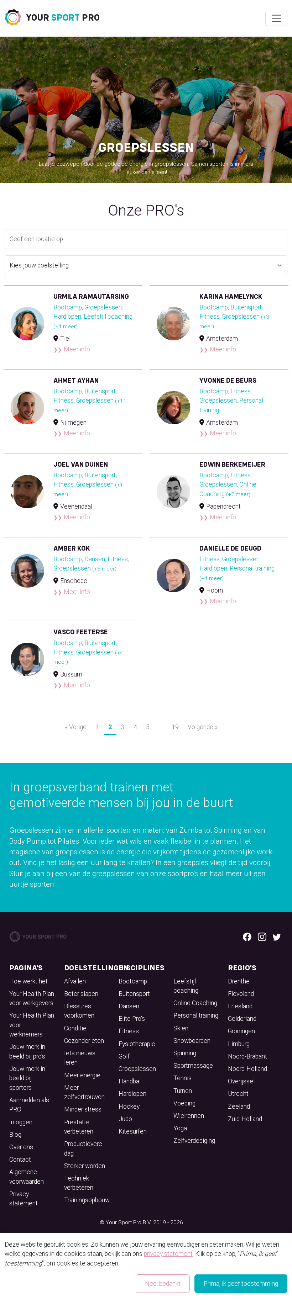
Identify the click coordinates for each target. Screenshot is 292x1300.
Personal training (195, 1015)
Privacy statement (23, 1198)
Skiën (180, 1028)
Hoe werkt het (28, 981)
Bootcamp (133, 981)
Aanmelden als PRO (29, 1105)
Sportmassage (193, 1065)
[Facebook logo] (247, 936)
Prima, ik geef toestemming (241, 1283)
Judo (125, 1119)
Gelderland (242, 1018)
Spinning (184, 1053)
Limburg (239, 1043)
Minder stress (82, 1109)
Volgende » (203, 727)
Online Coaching (195, 1003)
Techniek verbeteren (78, 1183)
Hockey (129, 1106)
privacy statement (168, 1253)
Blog (15, 1134)
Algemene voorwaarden (26, 1176)
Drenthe (239, 981)
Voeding (184, 1103)
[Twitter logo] (276, 936)
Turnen (182, 1090)
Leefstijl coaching (185, 986)
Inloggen (20, 1122)
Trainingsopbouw (87, 1200)
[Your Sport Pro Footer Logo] (38, 936)
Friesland (240, 1006)
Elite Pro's (132, 1018)
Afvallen (75, 981)
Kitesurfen (133, 1131)
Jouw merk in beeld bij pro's (27, 1051)
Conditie (75, 1028)
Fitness (129, 1031)
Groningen (241, 1031)
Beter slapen (81, 993)
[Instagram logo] (262, 936)
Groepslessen (137, 1068)
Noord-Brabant (247, 1056)
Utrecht (238, 1093)
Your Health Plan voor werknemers (31, 1025)
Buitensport (134, 993)
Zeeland (239, 1106)
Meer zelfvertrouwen (84, 1092)
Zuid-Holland (245, 1119)
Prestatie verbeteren (78, 1127)
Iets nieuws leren (79, 1058)
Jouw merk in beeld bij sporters (27, 1078)
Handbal (130, 1081)
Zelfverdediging (194, 1140)
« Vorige (76, 727)
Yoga (180, 1128)
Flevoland (241, 993)
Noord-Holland (247, 1068)
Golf (124, 1056)
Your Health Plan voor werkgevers (31, 998)
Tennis (182, 1078)
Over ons (21, 1147)
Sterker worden (84, 1165)
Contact (20, 1159)
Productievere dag (83, 1148)
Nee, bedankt (163, 1283)
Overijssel (241, 1081)
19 (175, 727)
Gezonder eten (84, 1040)
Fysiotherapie (137, 1043)
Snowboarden (191, 1040)
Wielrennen (188, 1115)
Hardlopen (132, 1093)
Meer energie (82, 1075)
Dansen (129, 1006)
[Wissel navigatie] (276, 18)
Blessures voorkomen (79, 1011)
